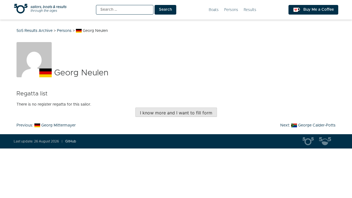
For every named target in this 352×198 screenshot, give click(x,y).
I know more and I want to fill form (176, 113)
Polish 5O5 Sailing (327, 141)
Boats (214, 9)
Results (250, 9)
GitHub (70, 141)
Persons (231, 9)
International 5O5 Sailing (310, 141)
